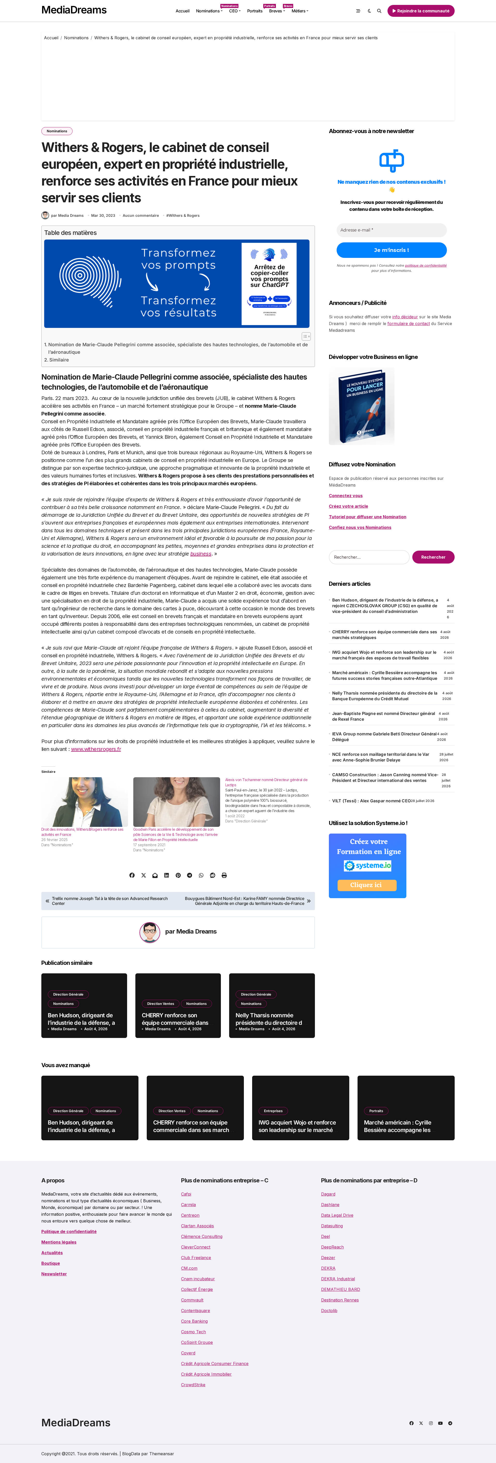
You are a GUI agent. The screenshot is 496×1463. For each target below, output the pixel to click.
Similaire (59, 360)
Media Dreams (196, 931)
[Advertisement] (248, 79)
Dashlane (330, 1204)
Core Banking (194, 1321)
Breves (278, 8)
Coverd (188, 1353)
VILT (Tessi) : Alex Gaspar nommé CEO (371, 800)
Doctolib (329, 1310)
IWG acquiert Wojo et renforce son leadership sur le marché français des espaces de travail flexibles (384, 655)
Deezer (328, 1257)
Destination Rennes (340, 1300)
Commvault (192, 1300)
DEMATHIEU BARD (340, 1289)
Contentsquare (195, 1310)
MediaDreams (73, 9)
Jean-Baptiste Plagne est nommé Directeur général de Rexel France (383, 716)
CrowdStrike (193, 1384)
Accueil (182, 10)
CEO (233, 10)
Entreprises (273, 1111)
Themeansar (161, 1453)
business (200, 554)
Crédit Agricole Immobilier (206, 1374)
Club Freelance (196, 1257)
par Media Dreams (67, 215)
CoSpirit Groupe (197, 1342)
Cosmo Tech (193, 1331)
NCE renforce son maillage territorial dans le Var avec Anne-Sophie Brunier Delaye (380, 757)
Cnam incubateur (198, 1278)
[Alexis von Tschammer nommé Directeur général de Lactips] (271, 800)
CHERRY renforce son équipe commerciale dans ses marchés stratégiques (175, 1022)
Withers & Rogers (184, 215)
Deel (325, 1236)
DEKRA (328, 1268)
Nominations (211, 8)
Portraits (256, 8)
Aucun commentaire (141, 215)
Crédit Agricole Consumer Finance (215, 1363)
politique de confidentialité (426, 265)
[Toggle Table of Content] (303, 336)
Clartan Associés (197, 1225)
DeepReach (332, 1247)
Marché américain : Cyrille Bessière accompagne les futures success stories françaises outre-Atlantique (384, 675)
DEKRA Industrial (338, 1278)
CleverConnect (195, 1247)
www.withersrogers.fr (96, 749)
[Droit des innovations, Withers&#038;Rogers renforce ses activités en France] (84, 802)
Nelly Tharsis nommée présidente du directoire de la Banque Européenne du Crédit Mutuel (384, 695)
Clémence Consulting (201, 1236)
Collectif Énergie (197, 1289)
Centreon (190, 1215)
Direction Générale (68, 994)
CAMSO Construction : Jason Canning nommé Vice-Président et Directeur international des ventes (385, 777)
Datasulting (332, 1225)
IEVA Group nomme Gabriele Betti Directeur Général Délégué (384, 736)
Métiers (299, 10)
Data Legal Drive (337, 1215)
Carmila (188, 1204)
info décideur (405, 316)
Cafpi (186, 1194)
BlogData (131, 1453)
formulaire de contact (409, 323)
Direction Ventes (160, 1004)
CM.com (189, 1268)
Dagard (328, 1194)
